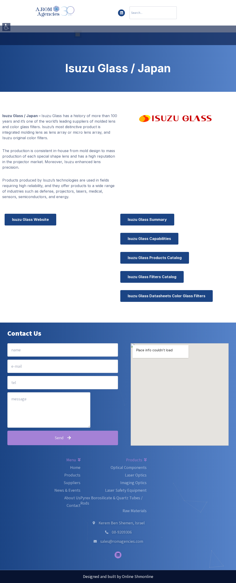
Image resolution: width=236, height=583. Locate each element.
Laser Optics (136, 475)
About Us (72, 497)
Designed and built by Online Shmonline (118, 576)
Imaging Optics (133, 482)
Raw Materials (135, 510)
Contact (73, 505)
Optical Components (129, 467)
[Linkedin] (121, 12)
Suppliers (72, 482)
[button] (78, 34)
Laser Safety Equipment (126, 490)
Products (72, 475)
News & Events (67, 490)
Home (75, 467)
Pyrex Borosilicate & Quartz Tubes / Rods (111, 500)
